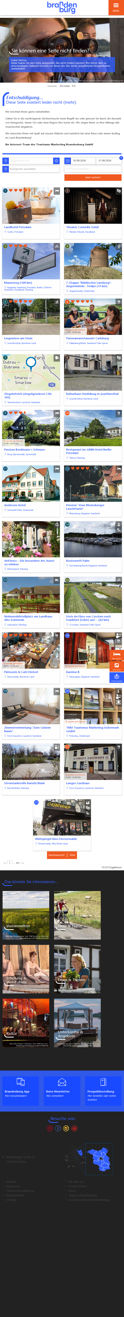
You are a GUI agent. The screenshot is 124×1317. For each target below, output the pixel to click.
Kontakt (11, 1182)
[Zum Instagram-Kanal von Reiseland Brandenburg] (66, 1129)
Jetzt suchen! (93, 177)
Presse (72, 1191)
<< (4, 863)
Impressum (13, 1186)
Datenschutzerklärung (20, 1191)
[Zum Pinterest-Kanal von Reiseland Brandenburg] (50, 1129)
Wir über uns (76, 1182)
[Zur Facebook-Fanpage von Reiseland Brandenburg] (58, 1129)
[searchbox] (26, 160)
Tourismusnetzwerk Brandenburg (89, 1200)
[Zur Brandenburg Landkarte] (88, 1161)
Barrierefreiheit (15, 1195)
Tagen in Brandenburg (82, 1195)
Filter (72, 855)
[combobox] (31, 161)
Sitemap (11, 1200)
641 (18, 863)
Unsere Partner (77, 1186)
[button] (116, 666)
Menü (116, 11)
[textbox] (22, 169)
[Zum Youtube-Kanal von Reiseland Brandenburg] (74, 1129)
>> (22, 863)
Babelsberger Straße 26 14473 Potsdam (20, 1159)
